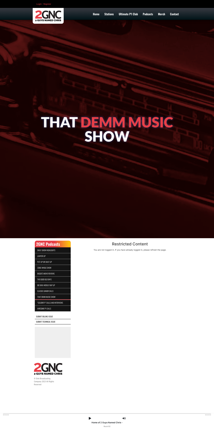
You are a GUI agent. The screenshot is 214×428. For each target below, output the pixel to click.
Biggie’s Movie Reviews (45, 273)
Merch (161, 14)
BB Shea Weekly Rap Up (46, 285)
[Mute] (124, 418)
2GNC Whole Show (44, 267)
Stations (109, 14)
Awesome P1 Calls (44, 308)
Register (47, 4)
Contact (174, 14)
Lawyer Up (41, 256)
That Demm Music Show (46, 296)
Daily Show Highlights (46, 250)
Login (39, 4)
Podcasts (148, 14)
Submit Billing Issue (44, 316)
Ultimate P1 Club (128, 14)
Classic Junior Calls (45, 291)
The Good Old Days (44, 279)
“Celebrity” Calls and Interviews (50, 302)
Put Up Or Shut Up (44, 261)
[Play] (90, 418)
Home (96, 14)
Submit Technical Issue (45, 321)
